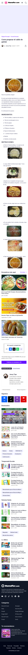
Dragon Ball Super (19, 611)
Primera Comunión (7, 453)
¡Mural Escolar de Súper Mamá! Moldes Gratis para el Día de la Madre (18, 566)
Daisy (2, 608)
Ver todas (22, 272)
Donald (3, 611)
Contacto (19, 648)
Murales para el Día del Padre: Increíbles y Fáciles (18, 552)
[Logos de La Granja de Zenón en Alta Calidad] (5, 428)
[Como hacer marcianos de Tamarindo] (14, 328)
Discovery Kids (18, 608)
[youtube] (2, 596)
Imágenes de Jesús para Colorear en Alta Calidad (18, 504)
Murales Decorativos (8, 535)
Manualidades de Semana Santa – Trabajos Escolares (18, 525)
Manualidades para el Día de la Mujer (12, 492)
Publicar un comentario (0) (14, 362)
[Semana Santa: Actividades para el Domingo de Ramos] (5, 519)
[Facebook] (10, 349)
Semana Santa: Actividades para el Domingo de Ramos (18, 518)
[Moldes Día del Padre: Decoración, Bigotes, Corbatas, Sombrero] (5, 544)
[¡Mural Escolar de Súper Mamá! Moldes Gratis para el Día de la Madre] (5, 567)
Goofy (16, 619)
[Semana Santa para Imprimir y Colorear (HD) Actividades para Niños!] (5, 443)
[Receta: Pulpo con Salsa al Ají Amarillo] (14, 306)
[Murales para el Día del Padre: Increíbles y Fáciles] (5, 552)
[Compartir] (25, 45)
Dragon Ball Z (4, 614)
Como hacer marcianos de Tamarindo (12, 337)
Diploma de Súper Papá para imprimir (17, 559)
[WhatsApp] (17, 349)
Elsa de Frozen (4, 616)
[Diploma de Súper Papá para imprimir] (5, 559)
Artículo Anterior (6, 389)
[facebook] (15, 596)
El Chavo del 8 (18, 614)
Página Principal (5, 36)
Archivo (14, 648)
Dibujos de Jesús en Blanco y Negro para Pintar (18, 511)
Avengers (17, 606)
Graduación (18, 453)
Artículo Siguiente (21, 389)
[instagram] (5, 596)
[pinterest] (18, 596)
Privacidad (16, 645)
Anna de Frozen (5, 606)
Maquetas (5, 532)
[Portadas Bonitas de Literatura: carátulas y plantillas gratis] (5, 466)
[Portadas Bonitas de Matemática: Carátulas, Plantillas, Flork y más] (5, 482)
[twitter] (12, 596)
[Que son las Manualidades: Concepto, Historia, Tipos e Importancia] (5, 435)
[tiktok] (9, 596)
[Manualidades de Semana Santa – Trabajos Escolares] (5, 526)
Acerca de (9, 645)
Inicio (5, 645)
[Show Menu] (2, 2)
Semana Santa (6, 495)
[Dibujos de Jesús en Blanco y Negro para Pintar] (5, 512)
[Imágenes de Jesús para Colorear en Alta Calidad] (5, 505)
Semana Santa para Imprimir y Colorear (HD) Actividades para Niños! (18, 443)
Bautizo (4, 450)
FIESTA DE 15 (19, 450)
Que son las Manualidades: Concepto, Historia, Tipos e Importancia (18, 435)
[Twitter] (14, 349)
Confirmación (6, 456)
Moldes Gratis (14, 532)
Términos (22, 645)
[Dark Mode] (22, 2)
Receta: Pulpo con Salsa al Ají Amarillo (12, 315)
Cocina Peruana (15, 36)
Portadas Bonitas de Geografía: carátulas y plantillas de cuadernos (17, 474)
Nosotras (8, 648)
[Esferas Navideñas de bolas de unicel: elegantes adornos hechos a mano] (5, 574)
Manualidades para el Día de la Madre (12, 489)
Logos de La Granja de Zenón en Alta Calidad (17, 427)
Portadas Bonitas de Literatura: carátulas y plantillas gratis (17, 466)
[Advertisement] (14, 19)
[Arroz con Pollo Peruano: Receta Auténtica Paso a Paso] (14, 282)
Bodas (11, 450)
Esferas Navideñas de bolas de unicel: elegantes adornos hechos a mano (18, 574)
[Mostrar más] (21, 349)
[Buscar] (25, 2)
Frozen (3, 619)
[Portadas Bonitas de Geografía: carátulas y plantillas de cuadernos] (5, 474)
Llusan (17, 650)
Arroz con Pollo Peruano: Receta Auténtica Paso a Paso (13, 292)
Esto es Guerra (18, 616)
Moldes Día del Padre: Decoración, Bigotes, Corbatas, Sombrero (17, 544)
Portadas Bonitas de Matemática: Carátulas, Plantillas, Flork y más (17, 482)
